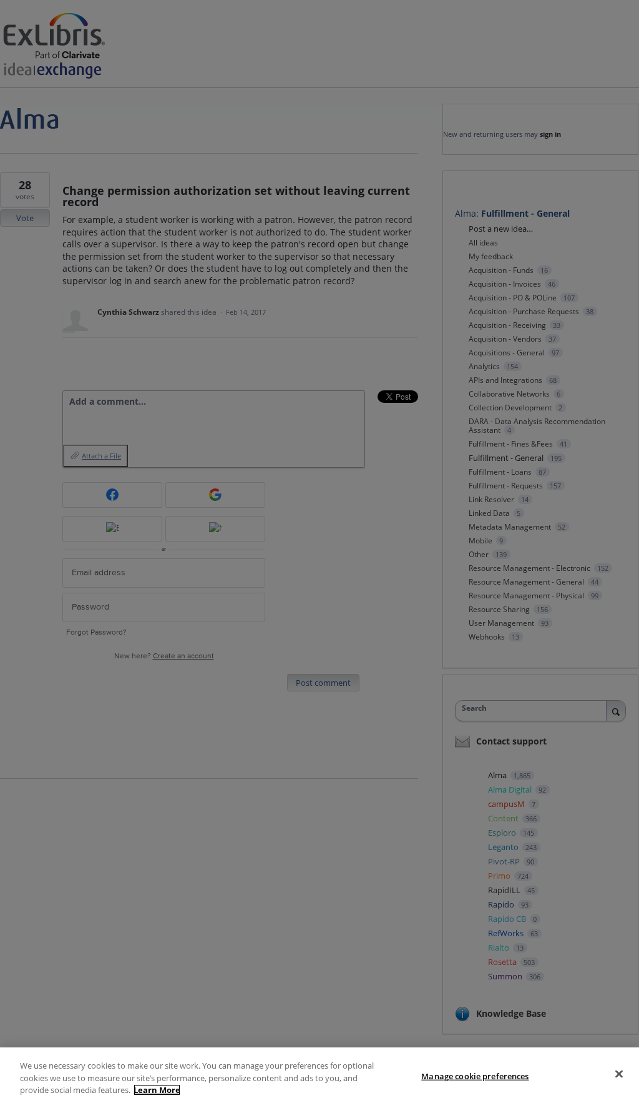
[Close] (619, 1073)
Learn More (157, 1090)
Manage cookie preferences (475, 1075)
